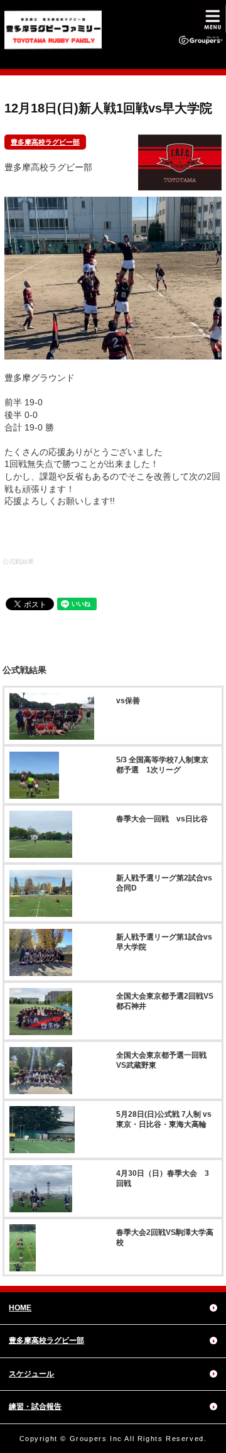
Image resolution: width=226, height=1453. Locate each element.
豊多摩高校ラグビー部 (45, 142)
